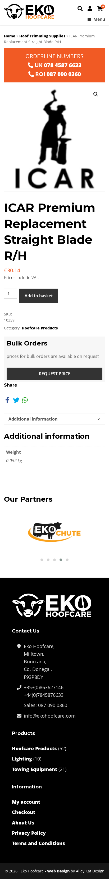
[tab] (54, 419)
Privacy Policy (29, 833)
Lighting (22, 758)
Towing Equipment (34, 769)
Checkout (23, 812)
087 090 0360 (64, 74)
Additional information (33, 419)
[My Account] (90, 8)
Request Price (54, 374)
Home (9, 35)
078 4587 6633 (62, 65)
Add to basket (39, 296)
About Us (23, 822)
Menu (99, 19)
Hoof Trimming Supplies (42, 35)
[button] (96, 94)
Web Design (58, 870)
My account (26, 802)
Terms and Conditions (38, 843)
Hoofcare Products (40, 327)
